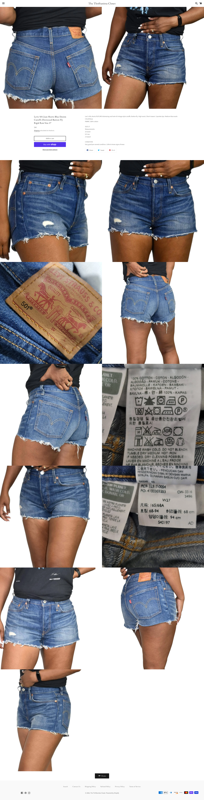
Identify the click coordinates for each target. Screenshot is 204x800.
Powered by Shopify (112, 793)
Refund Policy (105, 786)
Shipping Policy (90, 786)
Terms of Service (135, 786)
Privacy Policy (120, 786)
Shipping (37, 130)
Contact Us (76, 786)
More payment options (50, 150)
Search (65, 786)
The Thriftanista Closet (102, 3)
